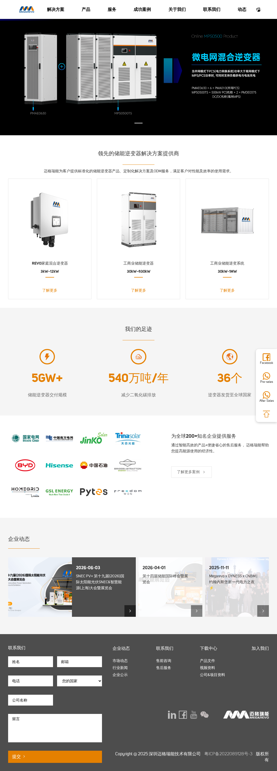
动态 (242, 9)
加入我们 (260, 648)
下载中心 (208, 648)
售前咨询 (163, 660)
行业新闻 (120, 667)
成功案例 (142, 9)
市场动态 (120, 660)
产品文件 (207, 660)
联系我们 (211, 9)
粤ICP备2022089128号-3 (228, 753)
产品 (86, 9)
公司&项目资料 (212, 675)
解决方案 (55, 9)
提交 (17, 756)
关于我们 (177, 9)
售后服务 (163, 667)
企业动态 (121, 648)
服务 (112, 9)
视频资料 (207, 667)
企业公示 (120, 675)
